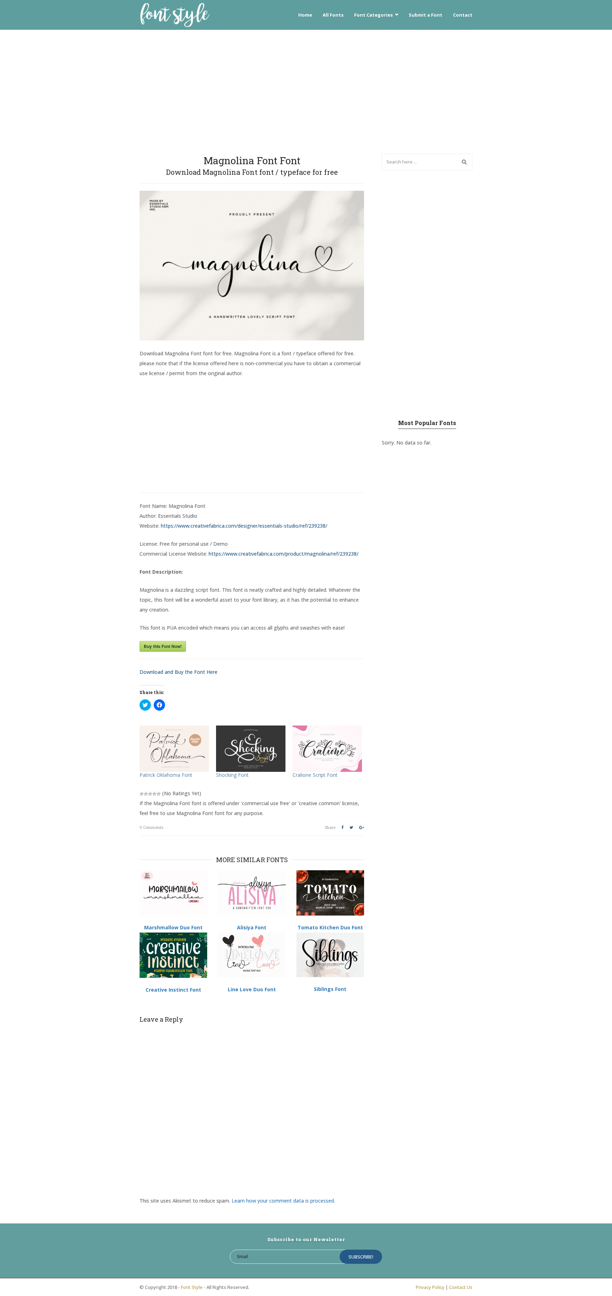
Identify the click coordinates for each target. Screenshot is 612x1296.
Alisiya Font (251, 927)
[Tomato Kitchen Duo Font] (330, 893)
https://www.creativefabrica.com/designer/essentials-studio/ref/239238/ (244, 525)
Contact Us (460, 1287)
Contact (462, 15)
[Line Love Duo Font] (251, 955)
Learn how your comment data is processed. (283, 1200)
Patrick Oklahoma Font (166, 775)
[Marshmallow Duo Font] (173, 892)
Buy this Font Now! (163, 646)
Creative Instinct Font (173, 989)
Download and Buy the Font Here (178, 672)
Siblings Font (330, 989)
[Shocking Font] (250, 749)
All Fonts (333, 15)
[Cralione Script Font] (327, 749)
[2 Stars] (146, 794)
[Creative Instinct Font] (173, 955)
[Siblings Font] (330, 955)
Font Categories (373, 15)
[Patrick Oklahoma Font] (174, 749)
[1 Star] (142, 794)
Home (305, 15)
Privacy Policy (430, 1287)
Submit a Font (425, 15)
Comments (151, 827)
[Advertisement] (306, 89)
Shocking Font (232, 775)
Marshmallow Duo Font (173, 927)
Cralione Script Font (315, 775)
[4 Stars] (154, 794)
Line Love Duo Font (252, 989)
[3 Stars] (150, 794)
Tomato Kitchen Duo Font (330, 927)
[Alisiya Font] (251, 892)
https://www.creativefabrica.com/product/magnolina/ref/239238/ (283, 553)
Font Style (192, 1287)
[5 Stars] (159, 794)
